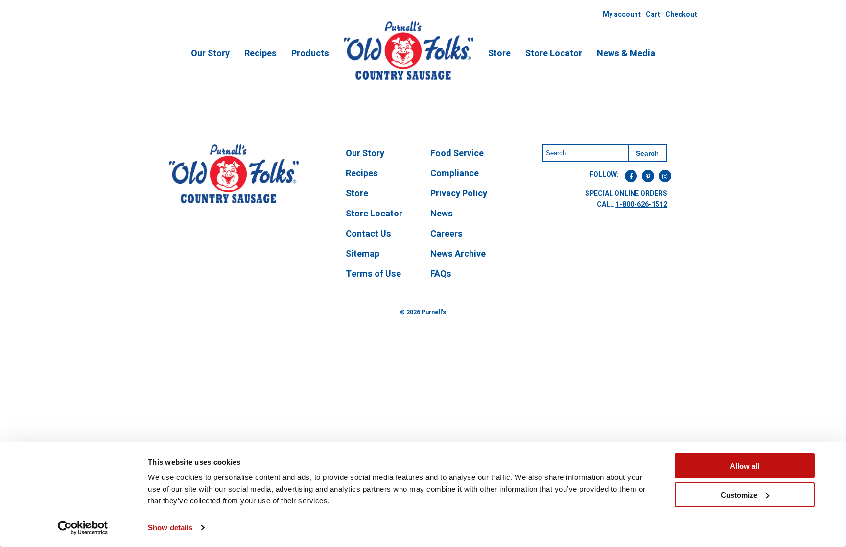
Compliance (454, 173)
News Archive (458, 254)
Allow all (744, 466)
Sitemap (362, 254)
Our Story (210, 53)
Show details (170, 527)
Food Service (457, 153)
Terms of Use (373, 274)
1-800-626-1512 (641, 204)
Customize (739, 494)
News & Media (626, 53)
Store (499, 53)
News (441, 213)
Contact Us (368, 233)
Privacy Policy (458, 193)
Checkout (681, 14)
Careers (446, 233)
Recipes (260, 53)
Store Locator (553, 53)
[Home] (408, 78)
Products (310, 53)
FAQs (440, 274)
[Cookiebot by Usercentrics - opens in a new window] (83, 528)
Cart (653, 14)
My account (622, 14)
